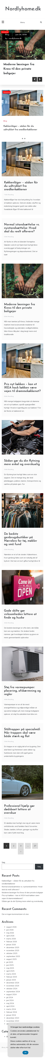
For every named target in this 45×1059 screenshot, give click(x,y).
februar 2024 (11, 1012)
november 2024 (12, 986)
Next (40, 79)
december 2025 (12, 947)
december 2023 (12, 1018)
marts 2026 (11, 939)
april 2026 (10, 936)
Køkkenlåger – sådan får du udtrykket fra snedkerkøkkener (20, 69)
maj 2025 (10, 968)
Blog (7, 35)
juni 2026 (10, 930)
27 (35, 846)
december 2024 (12, 983)
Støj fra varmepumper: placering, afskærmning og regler (22, 691)
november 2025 (12, 950)
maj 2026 (10, 933)
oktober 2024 (11, 988)
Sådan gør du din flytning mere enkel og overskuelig (22, 901)
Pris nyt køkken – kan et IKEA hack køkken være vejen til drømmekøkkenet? (22, 388)
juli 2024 (9, 997)
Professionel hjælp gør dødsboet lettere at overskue (19, 809)
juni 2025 (10, 965)
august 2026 (11, 927)
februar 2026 (11, 941)
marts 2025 (11, 974)
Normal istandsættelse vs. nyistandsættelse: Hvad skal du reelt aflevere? (22, 228)
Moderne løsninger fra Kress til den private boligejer (19, 308)
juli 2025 (9, 962)
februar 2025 (11, 977)
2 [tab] (22, 138)
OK (25, 1052)
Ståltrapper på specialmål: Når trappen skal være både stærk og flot (22, 733)
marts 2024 (11, 1009)
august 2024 (11, 994)
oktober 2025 (11, 953)
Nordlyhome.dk (23, 9)
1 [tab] (20, 138)
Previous (34, 79)
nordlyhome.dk (15, 39)
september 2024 (13, 991)
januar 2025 (11, 980)
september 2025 (13, 956)
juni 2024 (10, 1000)
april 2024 (10, 1006)
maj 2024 (10, 1003)
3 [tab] (24, 138)
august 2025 (11, 959)
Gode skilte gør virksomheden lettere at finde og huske (20, 614)
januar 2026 (11, 944)
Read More (14, 79)
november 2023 (12, 1021)
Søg (3, 862)
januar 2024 (11, 1015)
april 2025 (10, 971)
